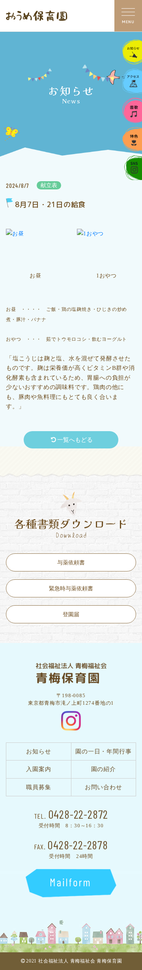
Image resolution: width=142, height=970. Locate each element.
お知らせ (38, 751)
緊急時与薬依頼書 (71, 589)
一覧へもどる (75, 440)
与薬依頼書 (71, 563)
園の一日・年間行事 (103, 751)
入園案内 (38, 769)
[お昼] (35, 248)
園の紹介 (103, 769)
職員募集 (38, 787)
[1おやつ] (106, 248)
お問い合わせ (103, 787)
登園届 (71, 614)
